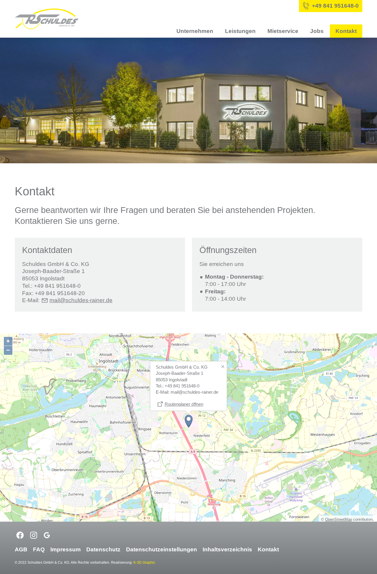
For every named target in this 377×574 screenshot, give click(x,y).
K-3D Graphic (144, 562)
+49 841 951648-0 (335, 6)
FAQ (39, 549)
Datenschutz (103, 549)
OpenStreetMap (338, 519)
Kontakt (346, 31)
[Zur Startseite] (46, 19)
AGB (21, 549)
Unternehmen (194, 31)
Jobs (317, 31)
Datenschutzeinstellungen (161, 549)
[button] (20, 535)
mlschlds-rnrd (79, 300)
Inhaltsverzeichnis (227, 549)
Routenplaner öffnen (184, 404)
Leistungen (240, 31)
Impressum (65, 549)
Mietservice (282, 31)
